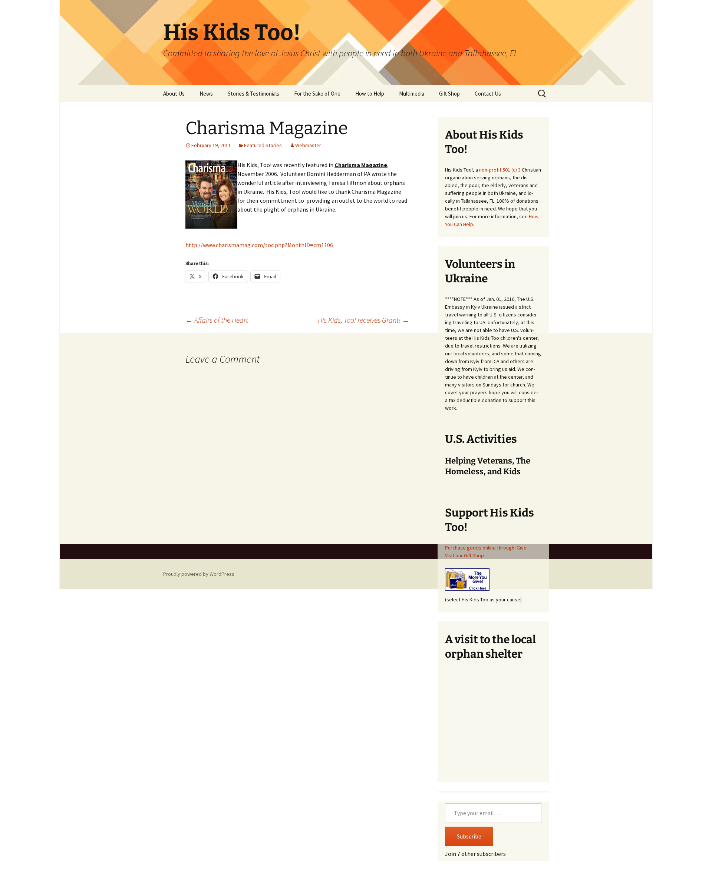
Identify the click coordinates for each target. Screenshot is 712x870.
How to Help (369, 93)
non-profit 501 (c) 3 (500, 169)
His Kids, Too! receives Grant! (363, 320)
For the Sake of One (317, 93)
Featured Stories (263, 145)
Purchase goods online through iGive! (486, 547)
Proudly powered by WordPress (198, 574)
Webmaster (308, 145)
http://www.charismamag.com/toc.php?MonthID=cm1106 (259, 245)
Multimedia (411, 93)
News (206, 93)
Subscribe (469, 836)
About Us (174, 93)
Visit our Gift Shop (464, 555)
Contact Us (488, 93)
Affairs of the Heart (216, 320)
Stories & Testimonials (253, 93)
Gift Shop (449, 93)
